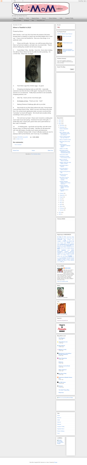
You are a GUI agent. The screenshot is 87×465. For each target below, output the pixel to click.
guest (64, 245)
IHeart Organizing (63, 358)
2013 (60, 121)
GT (62, 245)
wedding (59, 260)
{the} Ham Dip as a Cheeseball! (64, 175)
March (61, 206)
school (61, 254)
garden (58, 244)
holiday (58, 247)
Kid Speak (26, 20)
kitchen (61, 248)
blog (61, 238)
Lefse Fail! (62, 130)
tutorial (72, 257)
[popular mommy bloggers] (65, 397)
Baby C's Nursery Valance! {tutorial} (64, 160)
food (68, 243)
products (65, 252)
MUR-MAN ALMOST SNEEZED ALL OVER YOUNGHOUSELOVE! (65, 151)
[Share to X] (35, 137)
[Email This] (33, 137)
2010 (60, 214)
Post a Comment (18, 144)
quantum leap (71, 252)
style (64, 256)
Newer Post (16, 150)
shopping (68, 254)
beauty (58, 238)
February (62, 208)
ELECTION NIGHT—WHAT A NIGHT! (64, 169)
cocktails (69, 239)
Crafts (61, 18)
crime (67, 241)
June (61, 200)
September (62, 195)
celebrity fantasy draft (70, 238)
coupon (59, 241)
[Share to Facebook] (37, 137)
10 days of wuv (61, 236)
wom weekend (71, 260)
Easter (61, 242)
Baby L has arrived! (67, 36)
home (62, 247)
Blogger (55, 462)
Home (14, 18)
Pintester (61, 386)
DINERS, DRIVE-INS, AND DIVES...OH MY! (65, 163)
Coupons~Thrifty (69, 18)
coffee (73, 239)
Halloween (69, 245)
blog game (64, 238)
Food (27, 18)
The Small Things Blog (64, 389)
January (62, 210)
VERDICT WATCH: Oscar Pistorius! (64, 33)
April (61, 204)
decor (70, 241)
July (61, 198)
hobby (73, 245)
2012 (60, 123)
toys (73, 256)
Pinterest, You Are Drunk (64, 365)
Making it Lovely (62, 349)
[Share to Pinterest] (38, 137)
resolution (68, 253)
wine (67, 260)
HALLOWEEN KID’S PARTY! (64, 190)
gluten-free (59, 245)
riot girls (72, 253)
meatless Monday (70, 248)
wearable (72, 259)
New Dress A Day (62, 373)
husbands (69, 247)
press (63, 252)
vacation (68, 259)
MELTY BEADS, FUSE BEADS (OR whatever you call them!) (65, 133)
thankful (66, 256)
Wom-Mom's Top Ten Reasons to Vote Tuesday (64, 178)
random (59, 253)
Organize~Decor (35, 18)
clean (65, 239)
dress (58, 242)
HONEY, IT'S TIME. (64, 148)
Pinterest (66, 251)
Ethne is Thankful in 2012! (65, 139)
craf (62, 241)
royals (58, 254)
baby (73, 236)
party (72, 250)
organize (63, 250)
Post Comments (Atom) (35, 154)
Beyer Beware (62, 345)
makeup (65, 248)
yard (63, 261)
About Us (21, 18)
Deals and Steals (17, 20)
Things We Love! (41, 20)
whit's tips (63, 260)
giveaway (68, 244)
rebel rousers (63, 253)
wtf (61, 261)
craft (64, 241)
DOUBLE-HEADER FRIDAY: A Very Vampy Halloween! (65, 182)
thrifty (70, 256)
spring (71, 254)
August (61, 197)
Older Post (50, 150)
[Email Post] (31, 137)
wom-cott (58, 261)
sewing (64, 254)
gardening (62, 244)
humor (65, 247)
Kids (33, 20)
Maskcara (61, 362)
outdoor (68, 250)
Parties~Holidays (53, 18)
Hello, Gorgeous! (63, 369)
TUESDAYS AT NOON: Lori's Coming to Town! (65, 157)
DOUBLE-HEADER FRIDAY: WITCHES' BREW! (64, 187)
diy (73, 241)
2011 (60, 212)
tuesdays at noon (19, 138)
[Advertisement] (62, 93)
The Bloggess (62, 338)
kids (58, 248)
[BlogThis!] (34, 137)
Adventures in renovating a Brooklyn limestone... (65, 354)
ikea (72, 247)
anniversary (69, 236)
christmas (59, 239)
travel (60, 257)
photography (60, 251)
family (65, 242)
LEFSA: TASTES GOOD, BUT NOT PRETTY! (65, 137)
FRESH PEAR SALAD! (67, 42)
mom (58, 250)
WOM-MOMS (68, 268)
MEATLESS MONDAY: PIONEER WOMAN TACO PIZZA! (68, 50)
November (62, 127)
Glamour (44, 18)
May (61, 202)
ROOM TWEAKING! (64, 128)
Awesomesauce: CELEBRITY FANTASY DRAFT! (65, 145)
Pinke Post (61, 392)
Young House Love (63, 341)
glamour (72, 244)
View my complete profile (62, 281)
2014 (60, 120)
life (63, 248)
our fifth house (62, 382)
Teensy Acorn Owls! (64, 154)
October (62, 193)
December (62, 125)
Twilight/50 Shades (61, 259)
